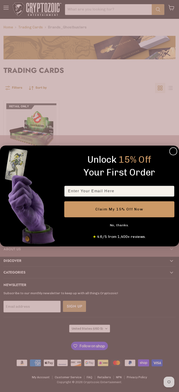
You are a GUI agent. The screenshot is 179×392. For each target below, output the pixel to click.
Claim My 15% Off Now (119, 209)
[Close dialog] (173, 151)
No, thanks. (119, 225)
